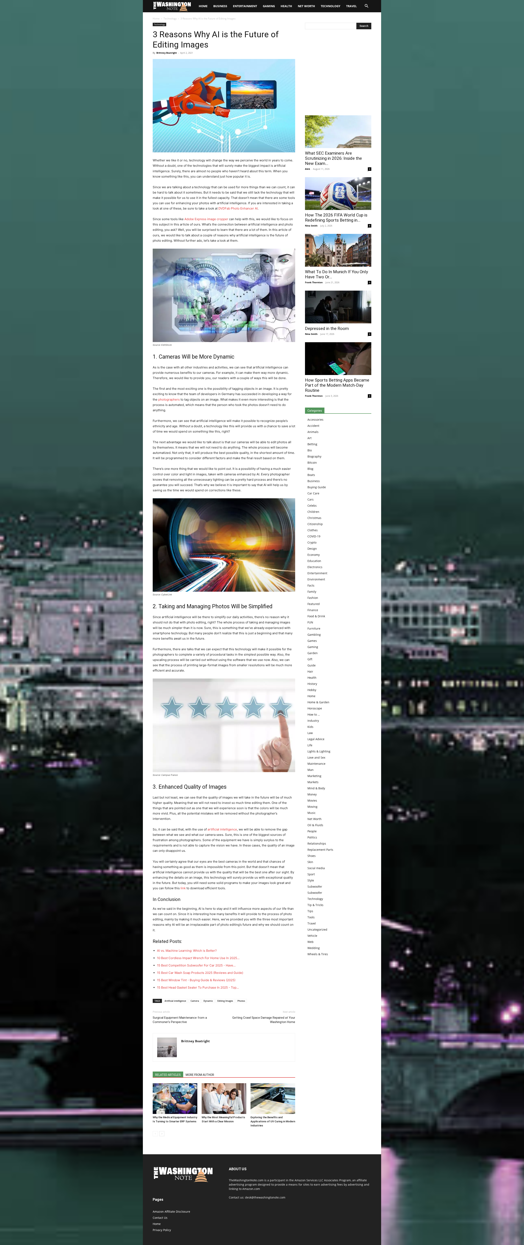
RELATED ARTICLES (168, 1074)
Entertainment (245, 6)
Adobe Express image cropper (206, 219)
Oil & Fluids (315, 825)
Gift (309, 659)
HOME (203, 6)
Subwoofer (314, 886)
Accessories (315, 419)
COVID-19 (313, 536)
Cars (310, 499)
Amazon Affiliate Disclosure (171, 1211)
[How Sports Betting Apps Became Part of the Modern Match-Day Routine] (338, 358)
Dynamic (208, 1000)
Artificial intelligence (175, 1000)
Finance (312, 610)
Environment (316, 579)
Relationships (316, 843)
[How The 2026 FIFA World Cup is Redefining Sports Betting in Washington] (338, 193)
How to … (313, 714)
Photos (241, 1000)
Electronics (314, 567)
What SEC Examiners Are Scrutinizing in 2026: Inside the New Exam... (333, 158)
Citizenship (315, 524)
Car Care (313, 493)
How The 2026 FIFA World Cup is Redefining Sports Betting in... (336, 218)
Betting (312, 444)
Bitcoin (312, 462)
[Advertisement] (338, 73)
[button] (366, 6)
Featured (313, 604)
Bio (309, 450)
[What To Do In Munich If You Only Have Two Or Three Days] (338, 250)
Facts (310, 585)
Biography (314, 456)
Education (314, 561)
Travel (351, 6)
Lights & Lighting (318, 751)
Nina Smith (311, 225)
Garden (312, 653)
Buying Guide (316, 487)
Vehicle (312, 936)
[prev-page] (155, 1133)
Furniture (313, 628)
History (312, 684)
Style (310, 880)
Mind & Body (316, 788)
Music (311, 813)
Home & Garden (318, 702)
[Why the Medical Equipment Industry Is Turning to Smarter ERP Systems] (175, 1098)
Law (310, 733)
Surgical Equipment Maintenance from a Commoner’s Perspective (180, 1020)
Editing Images (225, 1000)
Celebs (312, 506)
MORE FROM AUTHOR (200, 1074)
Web (310, 942)
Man (310, 770)
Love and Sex (316, 757)
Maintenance (316, 764)
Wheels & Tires (317, 954)
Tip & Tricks (315, 905)
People (312, 831)
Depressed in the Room (327, 328)
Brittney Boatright (166, 52)
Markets (312, 782)
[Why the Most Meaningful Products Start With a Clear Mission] (224, 1098)
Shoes (311, 856)
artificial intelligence (222, 829)
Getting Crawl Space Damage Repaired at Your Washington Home (263, 1020)
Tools (311, 917)
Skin (310, 862)
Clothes (312, 530)
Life (309, 745)
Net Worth (306, 6)
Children (313, 512)
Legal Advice (315, 739)
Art (309, 438)
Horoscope (314, 708)
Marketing (314, 776)
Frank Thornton (314, 282)
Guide (311, 665)
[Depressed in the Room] (338, 307)
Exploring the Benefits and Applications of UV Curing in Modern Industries (273, 1121)
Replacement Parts (320, 850)
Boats (311, 475)
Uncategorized (317, 929)
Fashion (312, 598)
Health (286, 6)
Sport (311, 874)
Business (220, 6)
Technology (330, 6)
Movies (312, 800)
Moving (312, 807)
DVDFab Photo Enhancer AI (238, 208)
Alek (307, 168)
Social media (316, 868)
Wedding (313, 948)
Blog (310, 469)
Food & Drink (316, 616)
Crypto (311, 542)
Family (311, 592)
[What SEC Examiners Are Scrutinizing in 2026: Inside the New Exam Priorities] (338, 131)
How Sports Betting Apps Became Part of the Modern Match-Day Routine (337, 385)
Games (312, 641)
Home (156, 18)
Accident (313, 426)
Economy (313, 555)
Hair (310, 671)
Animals (312, 432)
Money (312, 794)
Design (312, 549)
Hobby (311, 690)
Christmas (314, 518)
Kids (310, 727)
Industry (313, 721)
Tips (310, 911)
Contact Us (160, 1218)
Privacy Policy (162, 1230)
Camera (195, 1000)
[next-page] (161, 1133)
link (183, 888)
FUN (310, 622)
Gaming (269, 6)
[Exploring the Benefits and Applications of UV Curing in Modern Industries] (273, 1098)
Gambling (314, 635)
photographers (169, 399)
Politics (312, 837)
